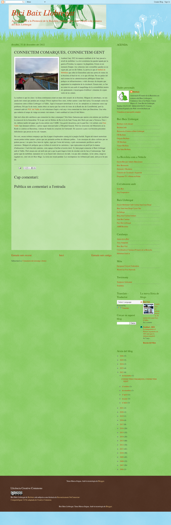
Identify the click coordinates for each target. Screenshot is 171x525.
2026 (122, 356)
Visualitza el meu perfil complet (129, 112)
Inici (61, 255)
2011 (122, 449)
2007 (122, 465)
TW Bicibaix (121, 142)
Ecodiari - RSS (149, 327)
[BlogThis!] (27, 168)
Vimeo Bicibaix (123, 145)
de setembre (126, 390)
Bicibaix (136, 92)
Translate (125, 308)
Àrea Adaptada (122, 242)
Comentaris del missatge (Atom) (34, 260)
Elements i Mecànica (124, 169)
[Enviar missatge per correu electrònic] (20, 167)
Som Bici (120, 188)
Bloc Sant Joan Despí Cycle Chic (129, 208)
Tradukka (120, 285)
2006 (122, 469)
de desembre (127, 375)
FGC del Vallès (34, 109)
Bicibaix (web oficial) (125, 124)
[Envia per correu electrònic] (24, 168)
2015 (122, 432)
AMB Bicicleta (122, 226)
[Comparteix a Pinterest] (34, 168)
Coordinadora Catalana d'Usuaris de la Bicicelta (134, 250)
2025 (122, 360)
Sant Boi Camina (123, 219)
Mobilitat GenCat (123, 253)
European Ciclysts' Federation (128, 266)
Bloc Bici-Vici (122, 246)
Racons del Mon (149, 342)
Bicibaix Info (122, 127)
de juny (125, 398)
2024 (122, 364)
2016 (122, 428)
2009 (122, 457)
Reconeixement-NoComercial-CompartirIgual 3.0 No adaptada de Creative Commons (45, 498)
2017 (122, 424)
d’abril (125, 402)
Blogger (101, 481)
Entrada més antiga (101, 255)
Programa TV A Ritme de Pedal (128, 176)
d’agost (125, 394)
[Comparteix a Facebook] (32, 168)
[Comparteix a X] (29, 168)
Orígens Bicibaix (123, 138)
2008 (122, 461)
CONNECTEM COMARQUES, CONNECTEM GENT (139, 380)
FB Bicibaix (121, 134)
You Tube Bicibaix (124, 149)
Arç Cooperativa (123, 192)
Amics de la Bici (123, 239)
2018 (122, 420)
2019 (122, 416)
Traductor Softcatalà (124, 282)
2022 (122, 372)
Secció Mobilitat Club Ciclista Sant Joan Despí (134, 204)
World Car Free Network (126, 269)
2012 (122, 444)
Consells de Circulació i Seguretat (129, 172)
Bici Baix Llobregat (42, 12)
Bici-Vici (146, 302)
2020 (122, 412)
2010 (122, 453)
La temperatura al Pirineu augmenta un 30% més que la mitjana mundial (150, 332)
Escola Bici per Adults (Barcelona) (130, 161)
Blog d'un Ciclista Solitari (126, 215)
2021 (122, 408)
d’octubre (126, 386)
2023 (122, 368)
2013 (122, 440)
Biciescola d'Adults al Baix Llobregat (130, 131)
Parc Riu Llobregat (124, 223)
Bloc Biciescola (122, 165)
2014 (122, 436)
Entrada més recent (21, 255)
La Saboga (121, 212)
